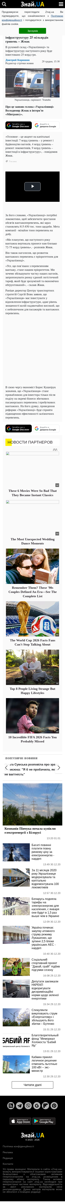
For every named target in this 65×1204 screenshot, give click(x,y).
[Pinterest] (54, 1105)
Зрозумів (32, 30)
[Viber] (28, 1105)
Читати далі (33, 1085)
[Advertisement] (32, 350)
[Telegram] (19, 1105)
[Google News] (36, 1105)
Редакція (8, 1158)
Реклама (8, 1152)
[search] (4, 4)
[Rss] (10, 1105)
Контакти (8, 1163)
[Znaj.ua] (32, 4)
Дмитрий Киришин (17, 60)
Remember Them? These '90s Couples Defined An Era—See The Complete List (32, 592)
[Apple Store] (20, 1120)
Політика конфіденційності (18, 1146)
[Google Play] (44, 1120)
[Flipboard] (45, 1105)
